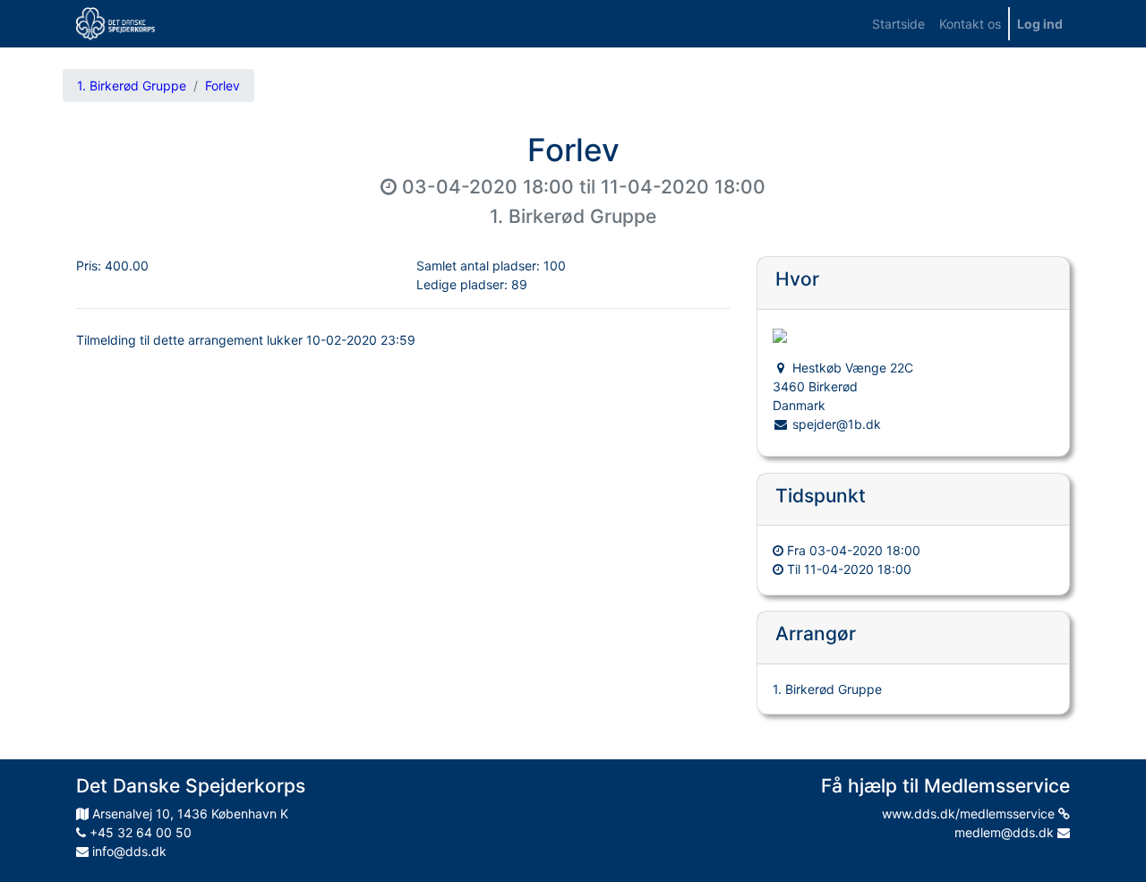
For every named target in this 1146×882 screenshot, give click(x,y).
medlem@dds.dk (1005, 832)
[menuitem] (898, 23)
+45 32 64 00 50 (139, 832)
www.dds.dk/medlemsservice (970, 813)
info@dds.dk (128, 851)
